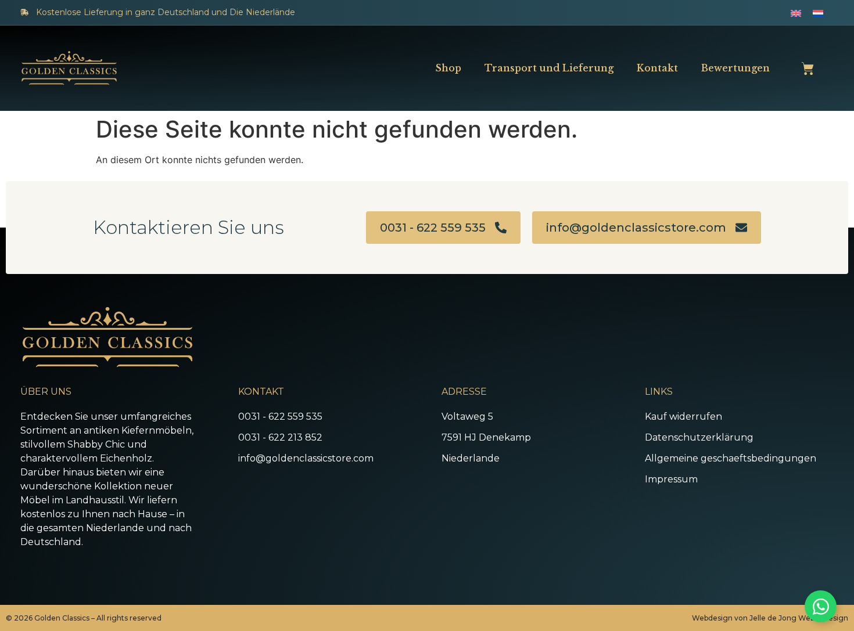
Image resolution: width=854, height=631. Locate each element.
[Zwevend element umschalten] (821, 606)
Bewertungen (735, 68)
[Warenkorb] (807, 68)
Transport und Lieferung (549, 68)
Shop (448, 68)
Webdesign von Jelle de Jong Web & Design (770, 618)
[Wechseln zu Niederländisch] (818, 12)
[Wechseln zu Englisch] (796, 12)
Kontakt (657, 68)
